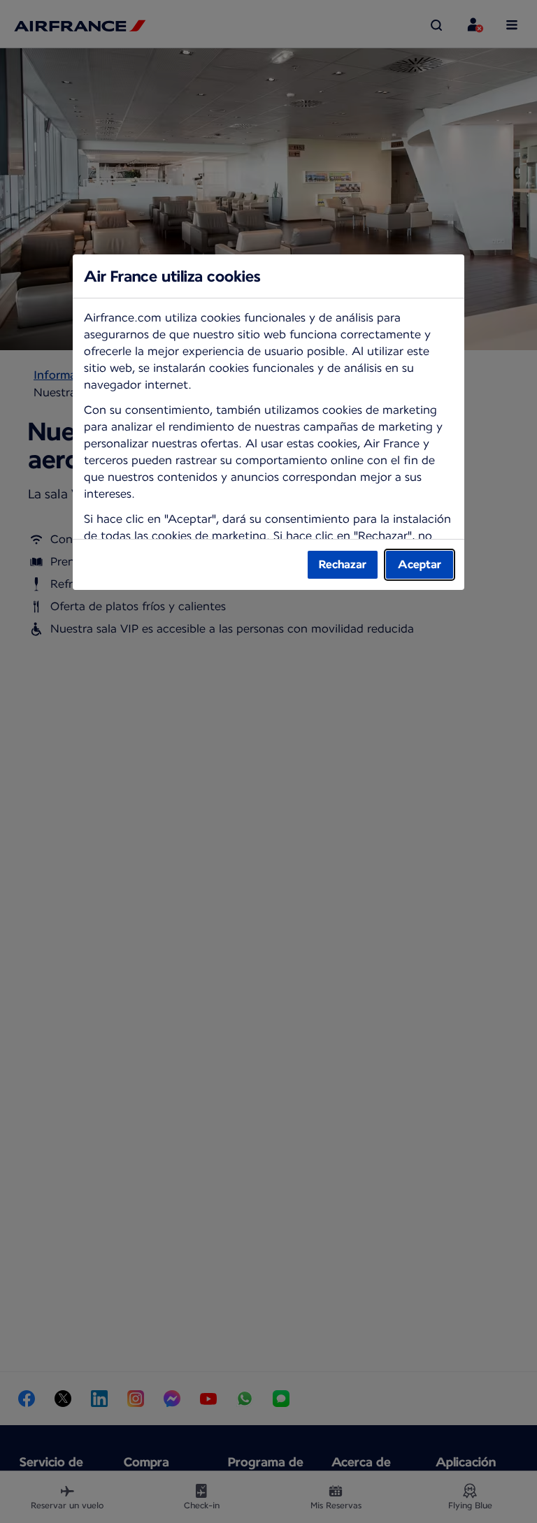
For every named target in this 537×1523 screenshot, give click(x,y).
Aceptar (419, 564)
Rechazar (342, 564)
